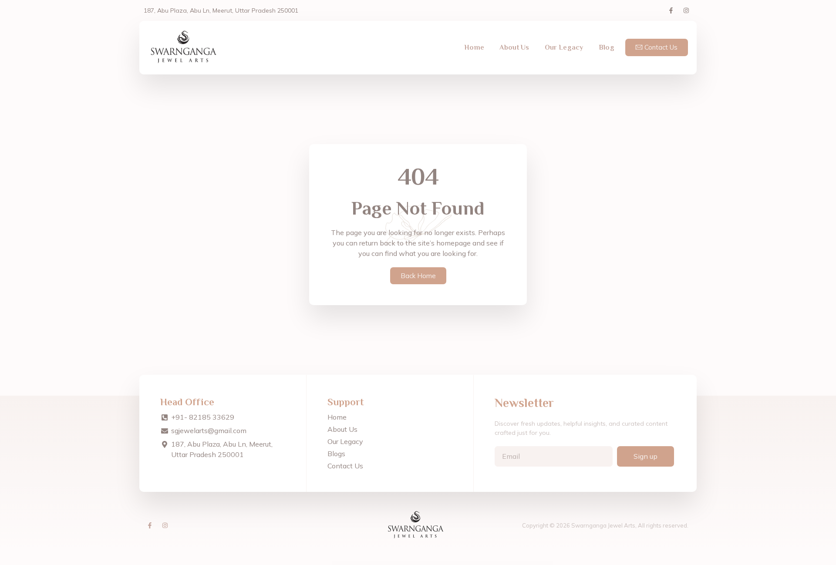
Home (474, 47)
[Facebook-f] (671, 10)
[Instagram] (686, 10)
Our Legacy (564, 47)
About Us (514, 47)
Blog (606, 47)
